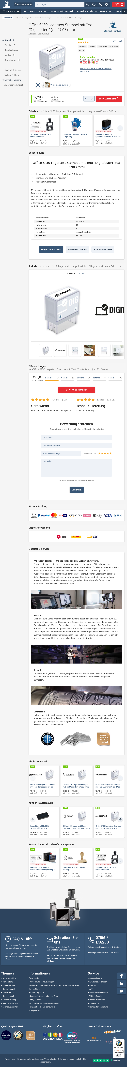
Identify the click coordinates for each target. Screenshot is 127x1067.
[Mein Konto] (100, 4)
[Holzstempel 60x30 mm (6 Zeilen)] (75, 857)
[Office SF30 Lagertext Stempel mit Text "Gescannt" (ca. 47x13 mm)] (107, 816)
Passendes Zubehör (77, 249)
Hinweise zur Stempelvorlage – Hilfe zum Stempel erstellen (54, 985)
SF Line (81, 50)
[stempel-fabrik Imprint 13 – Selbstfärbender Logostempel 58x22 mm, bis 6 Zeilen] (42, 857)
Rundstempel (8, 996)
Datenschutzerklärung (98, 992)
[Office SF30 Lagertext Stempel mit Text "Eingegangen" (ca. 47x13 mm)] (42, 774)
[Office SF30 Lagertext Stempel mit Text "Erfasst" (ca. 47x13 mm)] (75, 816)
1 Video (82, 273)
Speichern (76, 489)
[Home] (24, 11)
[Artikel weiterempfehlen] (121, 41)
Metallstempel (9, 992)
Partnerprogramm (36, 992)
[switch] (118, 1055)
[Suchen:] (59, 4)
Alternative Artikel (103, 249)
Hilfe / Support (35, 1000)
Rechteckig (82, 47)
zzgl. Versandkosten (40, 101)
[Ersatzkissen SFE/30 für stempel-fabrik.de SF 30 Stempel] (42, 816)
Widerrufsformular (97, 1000)
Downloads (34, 978)
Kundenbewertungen (98, 982)
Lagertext (92, 47)
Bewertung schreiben (76, 389)
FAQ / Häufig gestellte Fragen (41, 982)
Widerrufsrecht (95, 996)
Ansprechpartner (96, 978)
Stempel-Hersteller (10, 1003)
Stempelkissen (64, 203)
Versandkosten (50, 1059)
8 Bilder (71, 273)
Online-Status (34, 989)
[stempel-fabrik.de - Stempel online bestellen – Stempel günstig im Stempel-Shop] (6, 4)
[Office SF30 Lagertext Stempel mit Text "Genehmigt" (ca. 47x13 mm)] (75, 774)
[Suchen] (87, 4)
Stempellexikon (35, 1010)
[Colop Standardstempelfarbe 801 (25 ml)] (75, 124)
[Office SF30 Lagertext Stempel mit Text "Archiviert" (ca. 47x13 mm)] (107, 774)
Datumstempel (9, 989)
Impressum (94, 1003)
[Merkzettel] (106, 4)
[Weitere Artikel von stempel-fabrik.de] (113, 26)
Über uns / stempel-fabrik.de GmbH (44, 996)
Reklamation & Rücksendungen (42, 1007)
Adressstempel (9, 982)
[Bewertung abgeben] (83, 42)
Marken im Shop (9, 1000)
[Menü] (123, 1040)
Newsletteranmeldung (98, 1007)
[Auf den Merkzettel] (114, 41)
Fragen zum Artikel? (51, 249)
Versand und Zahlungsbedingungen (44, 1003)
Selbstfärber (41, 174)
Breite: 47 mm (113, 47)
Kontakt (92, 985)
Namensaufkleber (10, 978)
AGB (91, 989)
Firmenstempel (9, 985)
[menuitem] (63, 4)
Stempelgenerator (10, 1007)
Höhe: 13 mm (102, 47)
